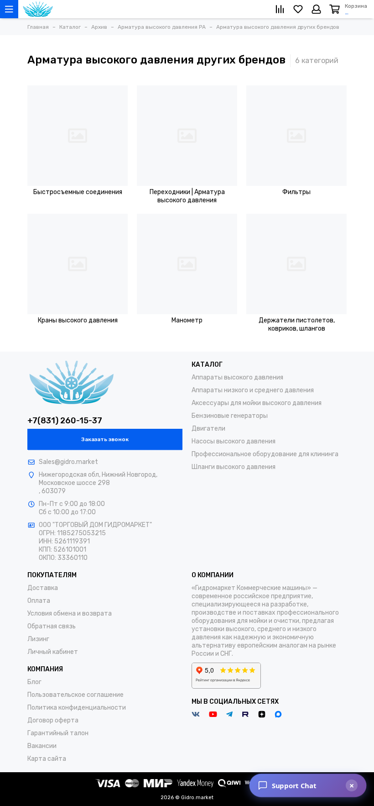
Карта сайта (46, 759)
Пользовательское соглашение (75, 695)
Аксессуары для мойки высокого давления (257, 403)
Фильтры (296, 192)
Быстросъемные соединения (77, 192)
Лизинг (38, 639)
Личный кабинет (52, 652)
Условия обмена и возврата (69, 613)
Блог (34, 682)
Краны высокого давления (78, 320)
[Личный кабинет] (316, 9)
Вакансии (42, 746)
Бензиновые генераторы (230, 416)
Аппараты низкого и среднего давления (253, 390)
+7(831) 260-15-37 (64, 421)
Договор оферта (52, 720)
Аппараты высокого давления (237, 377)
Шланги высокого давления (233, 467)
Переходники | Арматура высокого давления (187, 196)
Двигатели (208, 428)
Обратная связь (51, 626)
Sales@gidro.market (68, 462)
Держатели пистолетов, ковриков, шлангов (297, 324)
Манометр (187, 320)
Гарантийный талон (57, 733)
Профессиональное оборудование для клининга (265, 454)
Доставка (42, 588)
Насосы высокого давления (233, 441)
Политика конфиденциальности (76, 707)
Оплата (38, 601)
